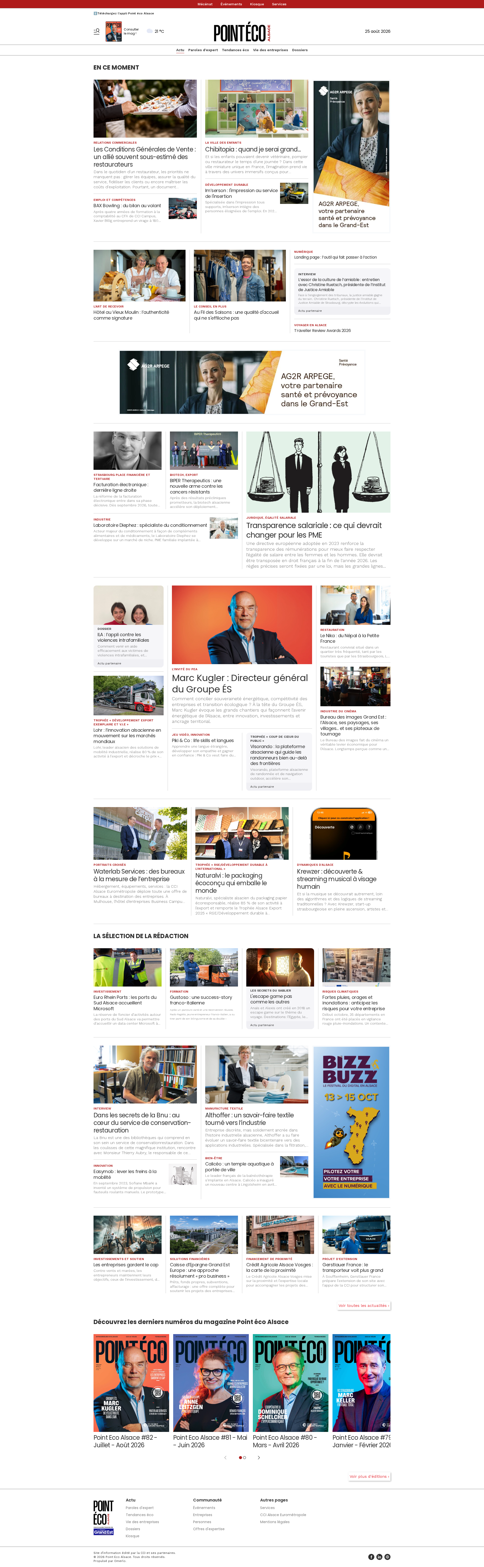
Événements (231, 4)
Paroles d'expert (203, 50)
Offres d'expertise (209, 1528)
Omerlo (120, 1561)
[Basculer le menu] (97, 31)
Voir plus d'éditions (368, 1476)
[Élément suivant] (258, 1457)
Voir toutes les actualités (363, 1305)
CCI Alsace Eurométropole (283, 1514)
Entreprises (202, 1514)
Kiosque (257, 4)
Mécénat (205, 4)
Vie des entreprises (270, 50)
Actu (180, 50)
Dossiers (300, 50)
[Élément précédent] (225, 1457)
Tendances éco (235, 50)
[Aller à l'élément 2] (245, 1458)
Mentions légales (275, 1521)
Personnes (202, 1521)
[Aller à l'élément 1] (240, 1458)
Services (279, 4)
